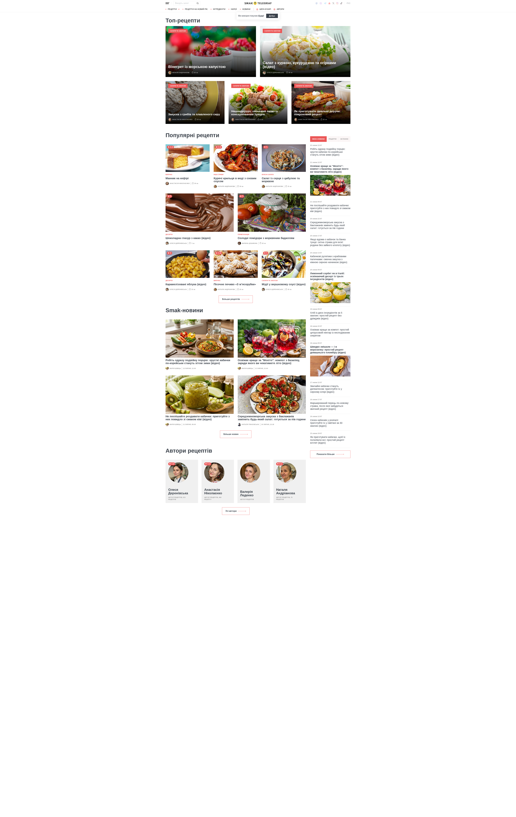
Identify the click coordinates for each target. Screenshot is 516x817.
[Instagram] (337, 3)
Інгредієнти (219, 9)
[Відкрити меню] (167, 3)
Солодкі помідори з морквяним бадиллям (266, 238)
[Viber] (320, 3)
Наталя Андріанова (181, 72)
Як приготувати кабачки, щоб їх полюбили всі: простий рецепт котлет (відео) (327, 440)
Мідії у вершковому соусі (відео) (284, 284)
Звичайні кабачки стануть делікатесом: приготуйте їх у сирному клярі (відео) (326, 389)
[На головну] (258, 3)
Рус (348, 3)
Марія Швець (175, 368)
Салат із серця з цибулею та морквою (281, 180)
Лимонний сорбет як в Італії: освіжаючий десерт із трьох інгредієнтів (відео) (327, 276)
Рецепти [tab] (332, 139)
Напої (234, 9)
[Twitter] (333, 3)
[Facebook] (316, 3)
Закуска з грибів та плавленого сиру (194, 114)
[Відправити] (197, 3)
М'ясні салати (268, 174)
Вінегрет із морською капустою (197, 67)
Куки (260, 16)
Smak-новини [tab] (318, 139)
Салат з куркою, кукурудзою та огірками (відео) (299, 65)
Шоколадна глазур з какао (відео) (188, 238)
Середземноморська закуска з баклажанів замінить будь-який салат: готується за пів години (272, 418)
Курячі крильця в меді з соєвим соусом (235, 180)
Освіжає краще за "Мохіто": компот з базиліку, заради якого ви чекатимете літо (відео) (269, 362)
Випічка (169, 174)
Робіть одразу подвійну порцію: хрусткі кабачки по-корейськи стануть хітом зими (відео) (198, 362)
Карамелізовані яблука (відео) (186, 284)
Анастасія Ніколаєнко (182, 119)
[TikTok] (341, 3)
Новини (246, 9)
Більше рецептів (231, 299)
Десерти (169, 234)
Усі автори (231, 511)
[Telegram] (325, 3)
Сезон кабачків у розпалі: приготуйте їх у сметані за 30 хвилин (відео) (326, 423)
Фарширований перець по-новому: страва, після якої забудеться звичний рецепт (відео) (329, 406)
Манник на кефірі (177, 178)
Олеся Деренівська (275, 72)
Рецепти (172, 9)
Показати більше (326, 454)
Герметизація (243, 234)
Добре (272, 16)
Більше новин (231, 434)
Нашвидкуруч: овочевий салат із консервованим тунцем (254, 113)
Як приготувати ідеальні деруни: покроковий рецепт (317, 113)
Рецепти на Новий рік (196, 9)
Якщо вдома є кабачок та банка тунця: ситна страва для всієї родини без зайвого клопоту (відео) (330, 242)
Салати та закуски (178, 31)
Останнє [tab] (344, 139)
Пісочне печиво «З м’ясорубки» (235, 284)
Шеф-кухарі (265, 9)
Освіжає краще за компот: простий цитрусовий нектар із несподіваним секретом (330, 332)
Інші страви (218, 174)
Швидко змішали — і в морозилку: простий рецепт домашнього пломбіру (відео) (328, 349)
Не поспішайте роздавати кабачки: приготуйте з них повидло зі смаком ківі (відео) (198, 418)
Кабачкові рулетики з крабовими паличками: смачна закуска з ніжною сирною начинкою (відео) (328, 259)
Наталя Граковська (250, 424)
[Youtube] (329, 3)
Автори (280, 9)
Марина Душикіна (249, 243)
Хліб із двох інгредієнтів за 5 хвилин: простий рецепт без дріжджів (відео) (326, 315)
